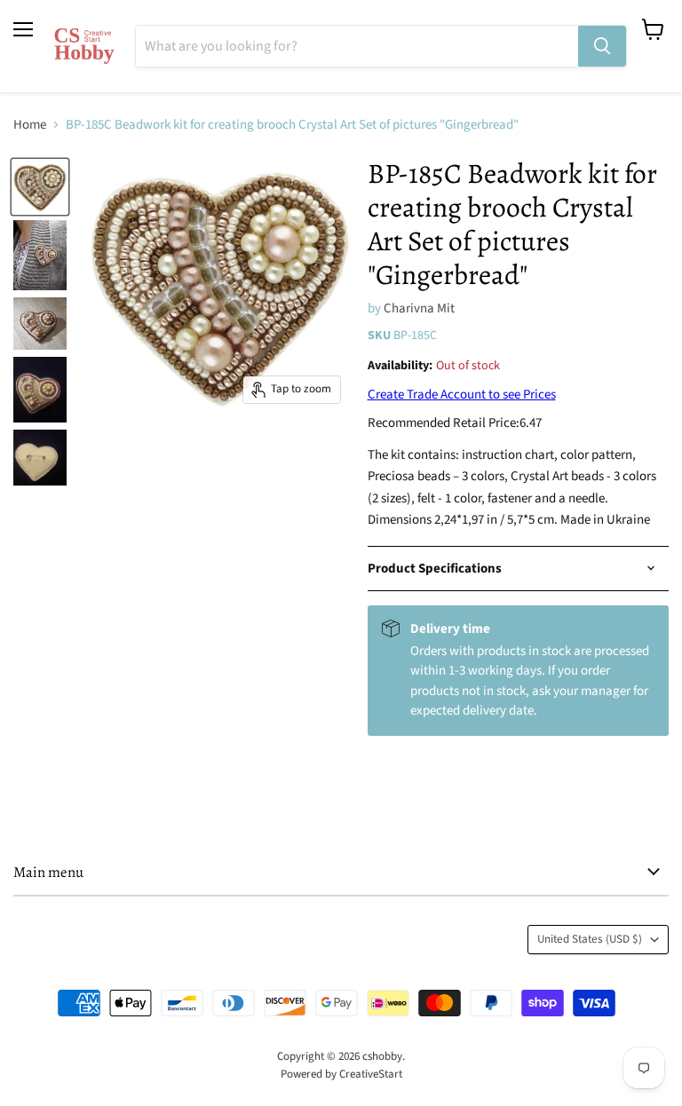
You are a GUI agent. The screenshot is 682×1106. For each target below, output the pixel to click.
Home (29, 124)
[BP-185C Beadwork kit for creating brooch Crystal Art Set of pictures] (40, 186)
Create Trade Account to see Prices (462, 394)
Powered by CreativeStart (341, 1074)
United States (589, 939)
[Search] (602, 46)
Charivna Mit (419, 308)
